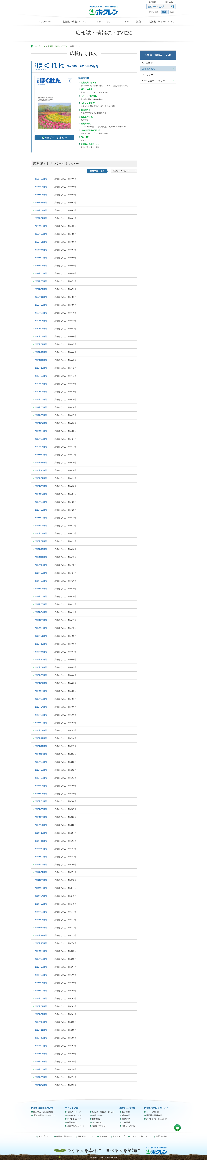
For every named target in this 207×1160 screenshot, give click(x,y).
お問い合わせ (169, 2)
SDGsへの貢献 (128, 1126)
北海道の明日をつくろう (161, 22)
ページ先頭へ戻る (177, 1127)
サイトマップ (119, 1136)
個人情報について (85, 1136)
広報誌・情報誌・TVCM (57, 46)
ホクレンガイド (74, 1119)
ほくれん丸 (97, 1122)
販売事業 (126, 1112)
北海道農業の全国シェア (44, 1115)
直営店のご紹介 (99, 1126)
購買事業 (126, 1115)
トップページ (45, 22)
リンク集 (103, 1136)
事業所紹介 (72, 1122)
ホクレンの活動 (132, 22)
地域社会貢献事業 (154, 1115)
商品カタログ (98, 1115)
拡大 (172, 12)
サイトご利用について (140, 1136)
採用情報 (152, 2)
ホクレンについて (75, 1115)
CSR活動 (126, 1122)
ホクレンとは (103, 22)
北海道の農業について (74, 22)
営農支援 (126, 1119)
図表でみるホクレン (76, 1126)
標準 (164, 12)
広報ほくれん (148, 68)
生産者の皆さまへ (64, 1136)
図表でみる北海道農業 (43, 1112)
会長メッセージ (74, 1112)
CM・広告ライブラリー (153, 80)
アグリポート (148, 74)
